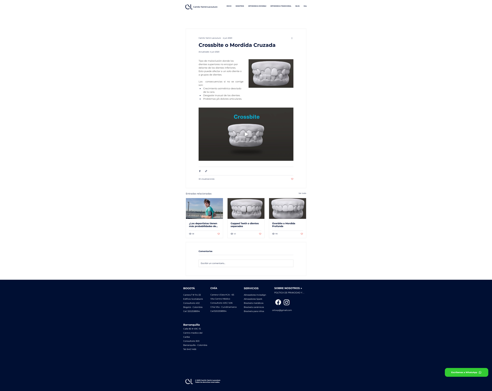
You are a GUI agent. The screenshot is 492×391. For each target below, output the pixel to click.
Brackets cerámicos (254, 307)
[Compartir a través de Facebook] (200, 171)
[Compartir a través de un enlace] (206, 171)
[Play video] (246, 134)
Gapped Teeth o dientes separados (245, 225)
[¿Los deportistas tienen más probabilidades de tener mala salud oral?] (204, 208)
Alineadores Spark (253, 299)
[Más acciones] (291, 38)
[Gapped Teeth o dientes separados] (246, 208)
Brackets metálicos (253, 303)
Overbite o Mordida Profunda (283, 225)
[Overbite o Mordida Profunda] (287, 208)
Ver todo (302, 193)
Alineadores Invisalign (255, 295)
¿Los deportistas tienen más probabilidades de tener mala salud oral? (203, 225)
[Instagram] (286, 302)
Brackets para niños (254, 311)
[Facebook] (278, 302)
